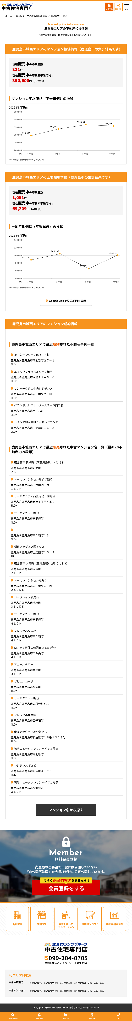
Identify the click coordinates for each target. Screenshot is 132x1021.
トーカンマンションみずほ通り (33, 479)
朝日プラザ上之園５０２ (29, 546)
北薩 (90, 982)
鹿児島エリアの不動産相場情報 (31, 16)
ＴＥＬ (118, 1018)
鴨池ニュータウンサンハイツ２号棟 (36, 748)
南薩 (102, 982)
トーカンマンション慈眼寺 (30, 580)
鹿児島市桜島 (80, 982)
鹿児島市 (55, 16)
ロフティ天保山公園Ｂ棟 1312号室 (35, 647)
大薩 (96, 982)
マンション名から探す (66, 809)
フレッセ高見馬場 (25, 631)
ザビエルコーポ (23, 681)
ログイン (118, 9)
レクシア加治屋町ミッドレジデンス (36, 422)
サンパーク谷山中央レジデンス (33, 388)
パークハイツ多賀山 (26, 597)
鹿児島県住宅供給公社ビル (30, 732)
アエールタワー (23, 664)
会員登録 (109, 9)
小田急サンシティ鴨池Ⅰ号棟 (32, 355)
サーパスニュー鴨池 (26, 513)
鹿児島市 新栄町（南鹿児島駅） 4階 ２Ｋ (39, 462)
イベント (66, 1018)
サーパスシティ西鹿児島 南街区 (34, 496)
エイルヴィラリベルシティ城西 (33, 372)
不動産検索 (13, 1018)
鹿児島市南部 (66, 982)
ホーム (8, 16)
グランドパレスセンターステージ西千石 (38, 405)
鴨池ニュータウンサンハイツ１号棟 (36, 782)
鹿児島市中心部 (51, 982)
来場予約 (92, 1018)
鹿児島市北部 (36, 982)
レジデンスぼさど (25, 765)
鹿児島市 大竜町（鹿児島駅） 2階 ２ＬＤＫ (40, 563)
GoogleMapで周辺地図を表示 (67, 301)
